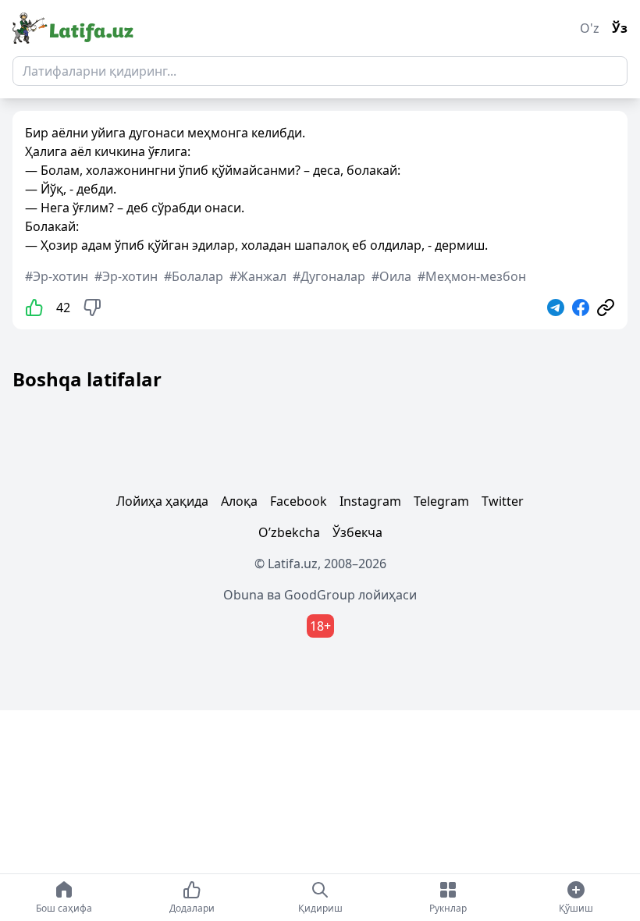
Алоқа (239, 501)
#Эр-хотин (56, 276)
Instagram (370, 501)
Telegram (441, 501)
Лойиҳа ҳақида (162, 501)
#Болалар (193, 276)
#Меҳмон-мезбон (472, 276)
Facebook (298, 501)
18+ (320, 626)
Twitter (503, 501)
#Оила (391, 276)
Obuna (243, 594)
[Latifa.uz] (72, 28)
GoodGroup (319, 594)
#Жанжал (257, 276)
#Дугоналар (329, 276)
